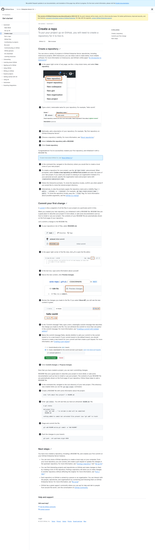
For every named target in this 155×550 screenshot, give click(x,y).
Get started (8, 18)
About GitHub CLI (67, 158)
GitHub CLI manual (72, 195)
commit (42, 208)
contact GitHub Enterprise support (102, 18)
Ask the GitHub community (48, 507)
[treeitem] (15, 40)
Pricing (70, 521)
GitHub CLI (42, 41)
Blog (85, 521)
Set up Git (98, 464)
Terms (53, 521)
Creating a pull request (61, 341)
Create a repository (48, 49)
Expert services (77, 521)
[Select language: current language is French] (152, 9)
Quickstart (50, 23)
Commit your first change (51, 203)
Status (64, 521)
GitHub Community (81, 487)
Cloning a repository (84, 464)
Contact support (45, 509)
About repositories (87, 137)
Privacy (59, 521)
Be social (75, 482)
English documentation (122, 3)
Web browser (52, 41)
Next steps (44, 449)
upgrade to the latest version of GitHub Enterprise (60, 18)
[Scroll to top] (151, 546)
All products (7, 14)
